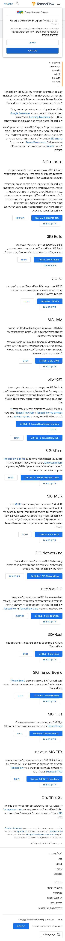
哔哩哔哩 (58, 874)
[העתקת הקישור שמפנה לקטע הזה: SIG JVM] (44, 320)
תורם (24, 259)
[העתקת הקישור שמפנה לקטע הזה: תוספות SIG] (39, 162)
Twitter (58, 869)
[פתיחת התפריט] (59, 4)
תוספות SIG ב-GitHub (47, 218)
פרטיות (50, 919)
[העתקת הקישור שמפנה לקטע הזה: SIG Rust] (44, 635)
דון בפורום (14, 576)
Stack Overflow (54, 898)
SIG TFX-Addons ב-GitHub (44, 779)
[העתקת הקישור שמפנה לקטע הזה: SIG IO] (48, 278)
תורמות (20, 616)
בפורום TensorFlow (36, 142)
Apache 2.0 (22, 831)
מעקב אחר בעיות (54, 888)
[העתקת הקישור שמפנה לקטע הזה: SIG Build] (44, 237)
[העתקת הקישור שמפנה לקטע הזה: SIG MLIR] (44, 496)
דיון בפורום (50, 265)
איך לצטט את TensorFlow (50, 908)
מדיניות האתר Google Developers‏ (41, 834)
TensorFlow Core (28, 608)
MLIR (18, 504)
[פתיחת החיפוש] (17, 4)
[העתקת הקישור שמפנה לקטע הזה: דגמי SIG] (44, 380)
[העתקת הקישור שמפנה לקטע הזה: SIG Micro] (42, 451)
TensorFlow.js (54, 726)
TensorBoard (18, 680)
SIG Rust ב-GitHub (49, 653)
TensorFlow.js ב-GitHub (46, 733)
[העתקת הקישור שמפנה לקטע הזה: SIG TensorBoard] (30, 673)
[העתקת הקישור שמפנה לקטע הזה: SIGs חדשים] (38, 798)
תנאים (59, 919)
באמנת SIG (56, 138)
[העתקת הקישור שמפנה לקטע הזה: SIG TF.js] (45, 714)
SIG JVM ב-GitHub (49, 360)
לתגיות (50, 146)
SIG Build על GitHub (48, 259)
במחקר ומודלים (22, 416)
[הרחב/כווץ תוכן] (50, 63)
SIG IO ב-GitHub (50, 301)
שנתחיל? (32, 50)
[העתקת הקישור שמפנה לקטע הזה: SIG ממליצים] (38, 589)
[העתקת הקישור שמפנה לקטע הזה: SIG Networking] (32, 553)
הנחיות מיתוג (56, 903)
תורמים (20, 218)
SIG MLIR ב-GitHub (49, 534)
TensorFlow (10, 608)
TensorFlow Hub (25, 412)
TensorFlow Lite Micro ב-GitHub (41, 477)
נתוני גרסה (57, 893)
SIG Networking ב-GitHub (45, 576)
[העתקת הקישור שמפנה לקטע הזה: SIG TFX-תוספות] (31, 752)
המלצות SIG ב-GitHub (47, 616)
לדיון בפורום (49, 223)
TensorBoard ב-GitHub (46, 695)
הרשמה (21, 926)
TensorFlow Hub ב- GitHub (44, 437)
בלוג (60, 859)
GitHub (59, 864)
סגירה (32, 42)
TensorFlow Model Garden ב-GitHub (39, 423)
